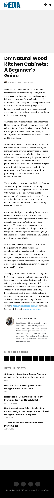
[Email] (24, 358)
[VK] (47, 358)
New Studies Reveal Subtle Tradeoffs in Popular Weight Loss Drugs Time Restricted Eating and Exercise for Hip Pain (26, 411)
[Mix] (41, 358)
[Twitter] (12, 358)
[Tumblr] (29, 358)
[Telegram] (35, 358)
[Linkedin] (18, 358)
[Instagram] (23, 484)
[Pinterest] (30, 484)
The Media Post (14, 82)
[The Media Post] (6, 82)
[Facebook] (6, 358)
